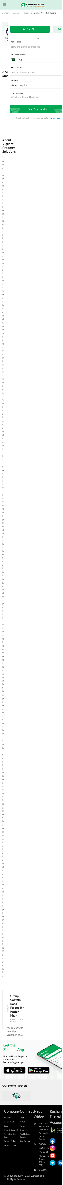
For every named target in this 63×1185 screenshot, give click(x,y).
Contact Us (9, 1121)
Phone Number (18, 55)
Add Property (26, 1141)
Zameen (5, 13)
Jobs (6, 1125)
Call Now (32, 29)
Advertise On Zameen (10, 1135)
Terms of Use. (54, 117)
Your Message (18, 93)
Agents (16, 13)
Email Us (43, 1169)
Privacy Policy (10, 1141)
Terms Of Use (10, 1145)
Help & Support (11, 1129)
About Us (8, 1117)
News (22, 1121)
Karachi (26, 13)
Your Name (16, 42)
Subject (15, 80)
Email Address (18, 67)
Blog (22, 1117)
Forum (23, 1125)
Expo (22, 1129)
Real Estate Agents (25, 1135)
